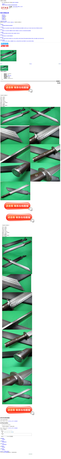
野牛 (3, 38)
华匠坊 (5, 38)
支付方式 (2, 443)
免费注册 (16, 2)
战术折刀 (3, 30)
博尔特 (7, 38)
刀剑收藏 (1, 32)
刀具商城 (5, 451)
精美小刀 (1, 29)
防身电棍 (3, 16)
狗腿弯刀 (3, 18)
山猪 (16, 38)
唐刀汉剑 (3, 33)
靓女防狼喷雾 (10, 25)
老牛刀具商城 (6, 452)
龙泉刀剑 (9, 33)
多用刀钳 (26, 30)
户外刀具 (8, 22)
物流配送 (2, 446)
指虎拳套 (29, 30)
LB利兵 (20, 38)
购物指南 (2, 438)
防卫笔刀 (14, 30)
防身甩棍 (6, 25)
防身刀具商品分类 (4, 12)
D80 (14, 6)
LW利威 (9, 38)
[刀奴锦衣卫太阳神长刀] (8, 63)
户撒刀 (12, 33)
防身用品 (1, 24)
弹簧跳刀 (17, 30)
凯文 (17, 38)
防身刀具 (3, 14)
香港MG (30, 38)
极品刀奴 (12, 22)
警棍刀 (8, 451)
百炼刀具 (22, 38)
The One (12, 38)
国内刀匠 (1, 37)
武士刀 (3, 17)
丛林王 (16, 6)
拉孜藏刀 (15, 33)
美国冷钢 (11, 35)
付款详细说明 (4, 444)
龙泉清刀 (6, 33)
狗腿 (18, 6)
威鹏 (36, 38)
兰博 (21, 6)
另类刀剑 (18, 33)
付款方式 (3, 19)
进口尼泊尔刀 (4, 35)
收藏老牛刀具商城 (3, 0)
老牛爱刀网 (9, 75)
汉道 (14, 38)
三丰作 (34, 38)
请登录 (14, 2)
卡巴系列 (8, 35)
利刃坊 (43, 38)
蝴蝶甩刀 (11, 30)
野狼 (32, 38)
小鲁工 (38, 38)
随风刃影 (27, 38)
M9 (13, 6)
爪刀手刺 (20, 30)
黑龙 (25, 38)
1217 (20, 6)
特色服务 (2, 448)
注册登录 (3, 439)
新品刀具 (3, 15)
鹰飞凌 (40, 38)
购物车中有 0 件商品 (3, 21)
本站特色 (3, 449)
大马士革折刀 (7, 30)
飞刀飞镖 (23, 30)
